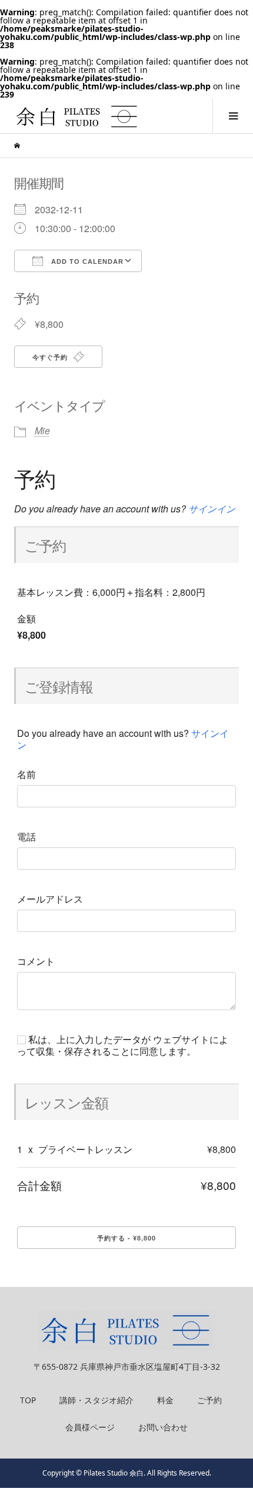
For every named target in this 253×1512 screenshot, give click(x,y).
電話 (26, 837)
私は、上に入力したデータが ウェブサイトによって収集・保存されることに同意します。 (122, 1045)
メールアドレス (50, 899)
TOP (28, 1400)
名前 (26, 774)
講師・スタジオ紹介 (96, 1400)
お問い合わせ (163, 1427)
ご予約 (209, 1400)
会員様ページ (90, 1427)
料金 (165, 1400)
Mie (42, 430)
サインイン (211, 508)
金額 (26, 619)
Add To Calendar (86, 261)
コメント (36, 961)
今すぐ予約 (51, 357)
